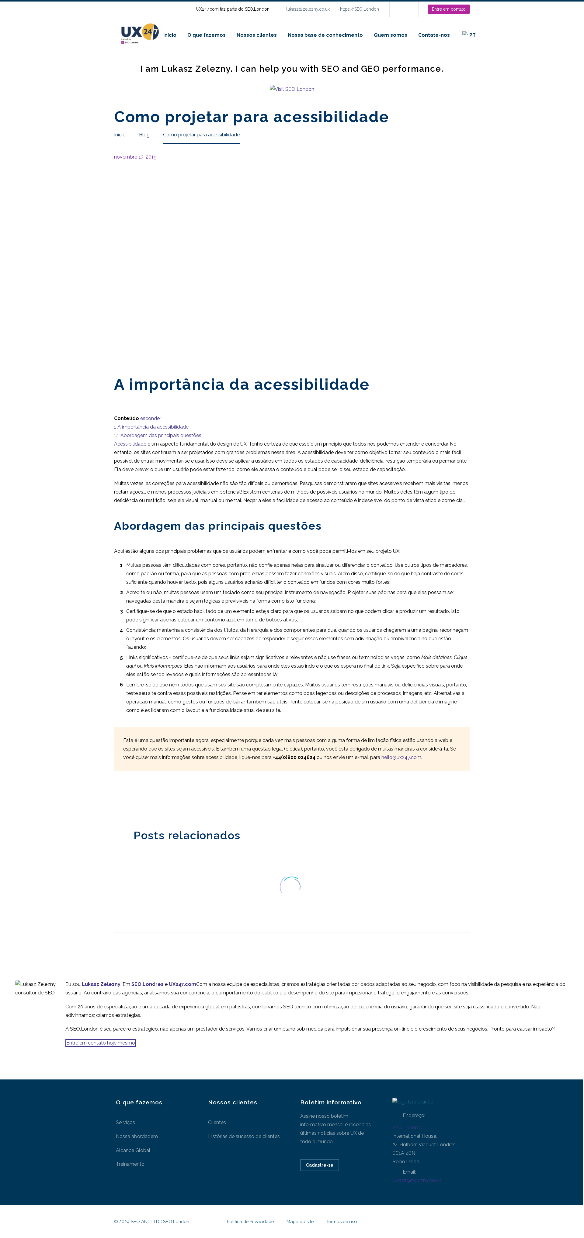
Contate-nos (434, 35)
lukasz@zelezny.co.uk (308, 9)
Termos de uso (341, 1221)
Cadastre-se (319, 1165)
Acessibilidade (130, 444)
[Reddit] (163, 798)
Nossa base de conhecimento (325, 35)
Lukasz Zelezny (101, 984)
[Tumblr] (145, 798)
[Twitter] (127, 798)
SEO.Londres (407, 1127)
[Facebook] (118, 798)
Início (169, 35)
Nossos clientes (257, 35)
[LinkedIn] (403, 9)
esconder (150, 418)
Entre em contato (449, 9)
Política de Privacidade (250, 1221)
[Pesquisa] (487, 35)
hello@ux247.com (401, 757)
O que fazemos (206, 35)
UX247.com (182, 984)
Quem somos (390, 35)
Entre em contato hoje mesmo (100, 1043)
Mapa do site (300, 1221)
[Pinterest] (136, 798)
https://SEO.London (359, 9)
